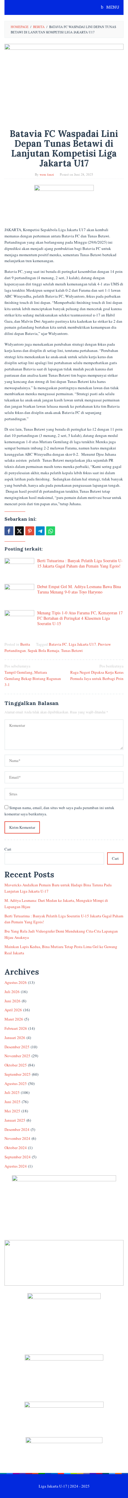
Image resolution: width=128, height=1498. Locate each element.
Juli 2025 (12, 1092)
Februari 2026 (15, 1028)
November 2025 (17, 1055)
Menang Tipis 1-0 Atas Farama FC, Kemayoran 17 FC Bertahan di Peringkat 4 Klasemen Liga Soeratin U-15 (80, 618)
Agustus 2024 (15, 1166)
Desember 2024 (16, 1129)
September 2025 (17, 1074)
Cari (7, 849)
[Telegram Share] (40, 530)
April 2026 (13, 1009)
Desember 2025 (16, 1046)
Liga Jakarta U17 (82, 644)
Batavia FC (58, 644)
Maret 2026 (13, 1019)
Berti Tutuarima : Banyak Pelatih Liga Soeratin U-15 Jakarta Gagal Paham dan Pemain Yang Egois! (80, 563)
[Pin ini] (29, 530)
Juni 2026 (12, 1001)
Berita (25, 644)
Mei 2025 (12, 1111)
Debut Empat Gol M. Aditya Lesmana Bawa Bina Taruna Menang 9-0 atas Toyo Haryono (79, 589)
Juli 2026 (12, 991)
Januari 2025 (14, 1120)
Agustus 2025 (15, 1083)
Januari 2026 (14, 1037)
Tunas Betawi (72, 650)
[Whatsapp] (50, 530)
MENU (112, 7)
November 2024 (17, 1138)
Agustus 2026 (15, 982)
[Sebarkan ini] (8, 530)
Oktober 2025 (15, 1065)
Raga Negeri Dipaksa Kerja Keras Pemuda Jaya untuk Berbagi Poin (97, 672)
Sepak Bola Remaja (43, 650)
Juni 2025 (12, 1101)
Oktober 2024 (15, 1147)
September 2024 (17, 1157)
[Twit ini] (19, 530)
